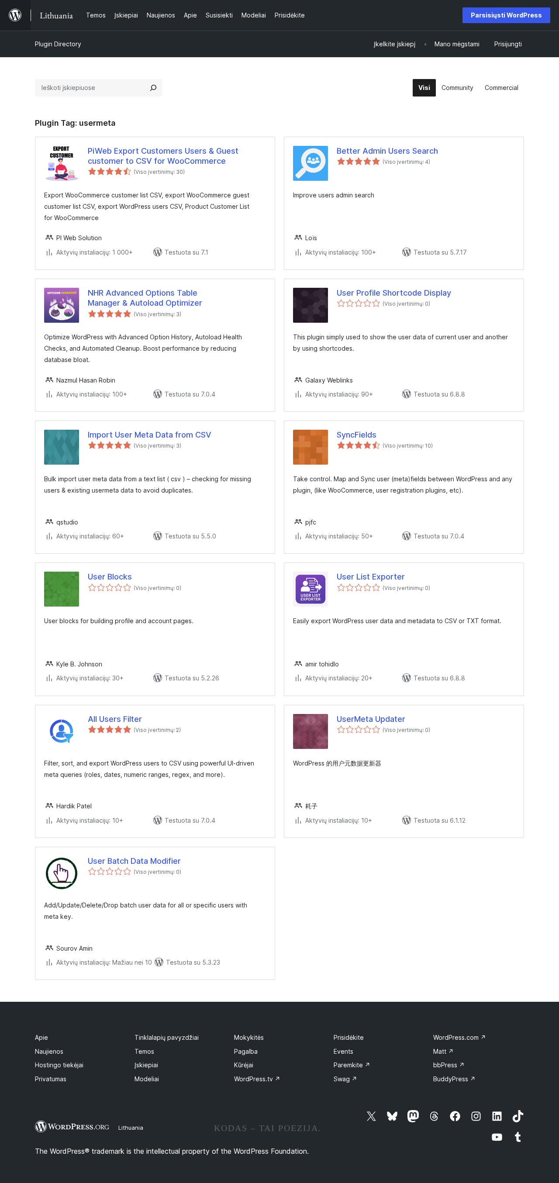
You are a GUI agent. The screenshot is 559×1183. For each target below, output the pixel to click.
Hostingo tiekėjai (59, 1065)
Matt (443, 1051)
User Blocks (110, 576)
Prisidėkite (349, 1037)
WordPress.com (459, 1037)
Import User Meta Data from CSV (149, 434)
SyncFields (356, 434)
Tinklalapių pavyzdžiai (167, 1037)
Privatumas (50, 1079)
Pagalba (246, 1051)
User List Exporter (371, 576)
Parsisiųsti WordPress (506, 15)
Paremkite (352, 1065)
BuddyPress (454, 1079)
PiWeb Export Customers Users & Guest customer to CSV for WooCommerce (163, 156)
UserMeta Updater (371, 719)
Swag (345, 1079)
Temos (144, 1051)
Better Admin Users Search (387, 150)
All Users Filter (115, 719)
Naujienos (49, 1051)
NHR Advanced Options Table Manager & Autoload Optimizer (145, 297)
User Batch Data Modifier (134, 861)
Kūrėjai (243, 1065)
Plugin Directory (58, 44)
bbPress (449, 1065)
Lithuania (130, 1127)
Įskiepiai (146, 1065)
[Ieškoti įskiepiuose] (153, 88)
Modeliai (147, 1079)
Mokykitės (249, 1037)
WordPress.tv (257, 1079)
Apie (41, 1037)
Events (343, 1051)
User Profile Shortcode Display (394, 292)
